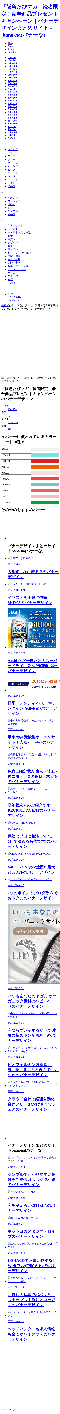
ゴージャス (14, 201)
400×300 (12, 123)
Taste (10, 49)
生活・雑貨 (14, 259)
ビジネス (13, 229)
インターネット (17, 269)
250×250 (12, 94)
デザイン (13, 242)
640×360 (12, 132)
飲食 (10, 235)
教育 (10, 246)
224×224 (12, 86)
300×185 (12, 103)
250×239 (12, 92)
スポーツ (13, 276)
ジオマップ (8, 1409)
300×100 (12, 97)
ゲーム (11, 272)
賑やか (11, 204)
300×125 (12, 100)
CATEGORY (15, 297)
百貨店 (11, 239)
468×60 (12, 129)
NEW (11, 294)
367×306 (12, 120)
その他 (11, 138)
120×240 (12, 63)
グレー (11, 159)
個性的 (11, 207)
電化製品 (13, 249)
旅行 (10, 279)
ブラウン (13, 156)
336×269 (12, 115)
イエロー (13, 183)
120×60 (12, 57)
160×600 (12, 74)
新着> (4, 305)
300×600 (12, 112)
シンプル (13, 211)
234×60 (12, 89)
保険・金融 (14, 262)
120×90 (12, 60)
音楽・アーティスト (19, 266)
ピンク (11, 169)
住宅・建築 (14, 256)
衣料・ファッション (19, 252)
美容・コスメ (15, 225)
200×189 (12, 80)
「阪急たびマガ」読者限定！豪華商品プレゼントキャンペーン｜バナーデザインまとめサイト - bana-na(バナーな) (30, 21)
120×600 (12, 66)
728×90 (12, 135)
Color (10, 46)
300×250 (12, 109)
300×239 (12, 106)
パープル (13, 173)
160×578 (12, 71)
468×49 (12, 126)
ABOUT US (14, 299)
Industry (12, 52)
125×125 (12, 69)
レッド (11, 176)
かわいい (13, 197)
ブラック (13, 149)
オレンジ (13, 166)
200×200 (12, 83)
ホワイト (13, 179)
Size (10, 43)
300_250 (12, 409)
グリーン (13, 162)
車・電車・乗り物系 (19, 232)
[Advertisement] (30, 343)
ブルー (11, 152)
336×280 (12, 117)
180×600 (12, 77)
